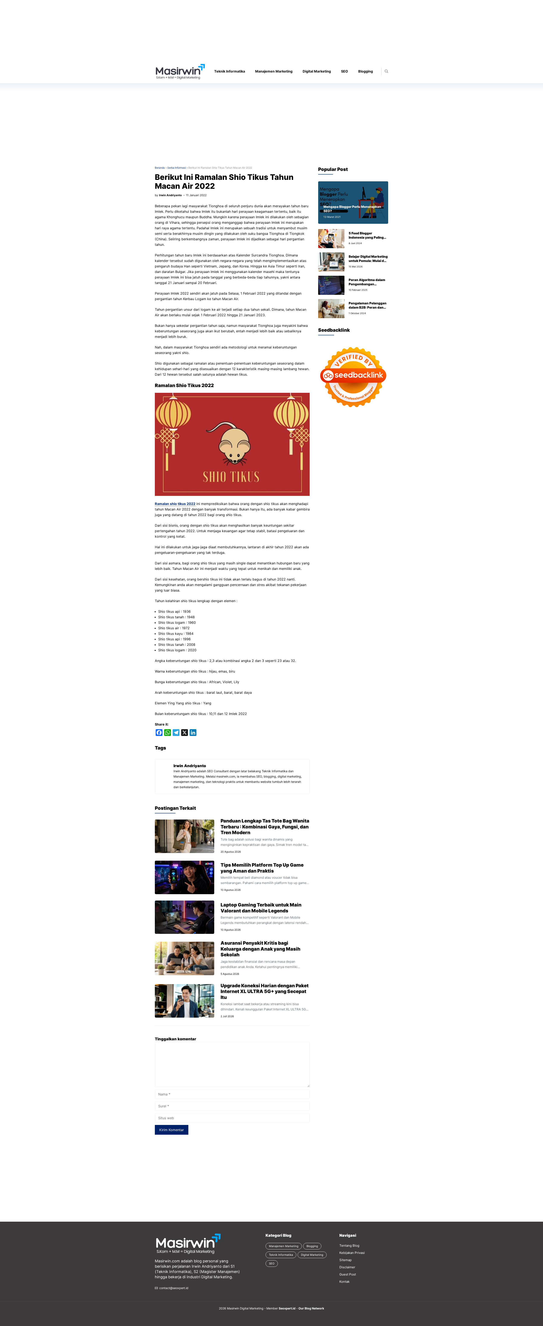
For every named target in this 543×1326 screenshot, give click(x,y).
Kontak (344, 1282)
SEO (344, 71)
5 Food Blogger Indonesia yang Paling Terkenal (366, 237)
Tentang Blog (349, 1245)
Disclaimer (347, 1267)
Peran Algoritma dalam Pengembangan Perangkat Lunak (367, 284)
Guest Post (347, 1274)
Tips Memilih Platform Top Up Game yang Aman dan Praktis (262, 868)
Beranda (160, 167)
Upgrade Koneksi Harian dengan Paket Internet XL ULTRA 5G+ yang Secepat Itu (265, 991)
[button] (386, 71)
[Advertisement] (127, 29)
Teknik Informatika (229, 71)
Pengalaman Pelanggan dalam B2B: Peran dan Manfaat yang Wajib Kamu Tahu (367, 309)
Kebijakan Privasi (352, 1253)
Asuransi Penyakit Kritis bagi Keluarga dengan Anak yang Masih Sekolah (260, 948)
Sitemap (345, 1260)
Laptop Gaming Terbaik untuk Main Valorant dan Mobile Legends (261, 907)
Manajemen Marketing (273, 71)
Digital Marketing (317, 71)
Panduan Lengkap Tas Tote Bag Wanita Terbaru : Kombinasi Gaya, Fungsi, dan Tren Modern (265, 826)
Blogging (365, 71)
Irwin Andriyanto (170, 195)
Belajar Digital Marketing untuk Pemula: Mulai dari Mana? (368, 261)
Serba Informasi (176, 167)
